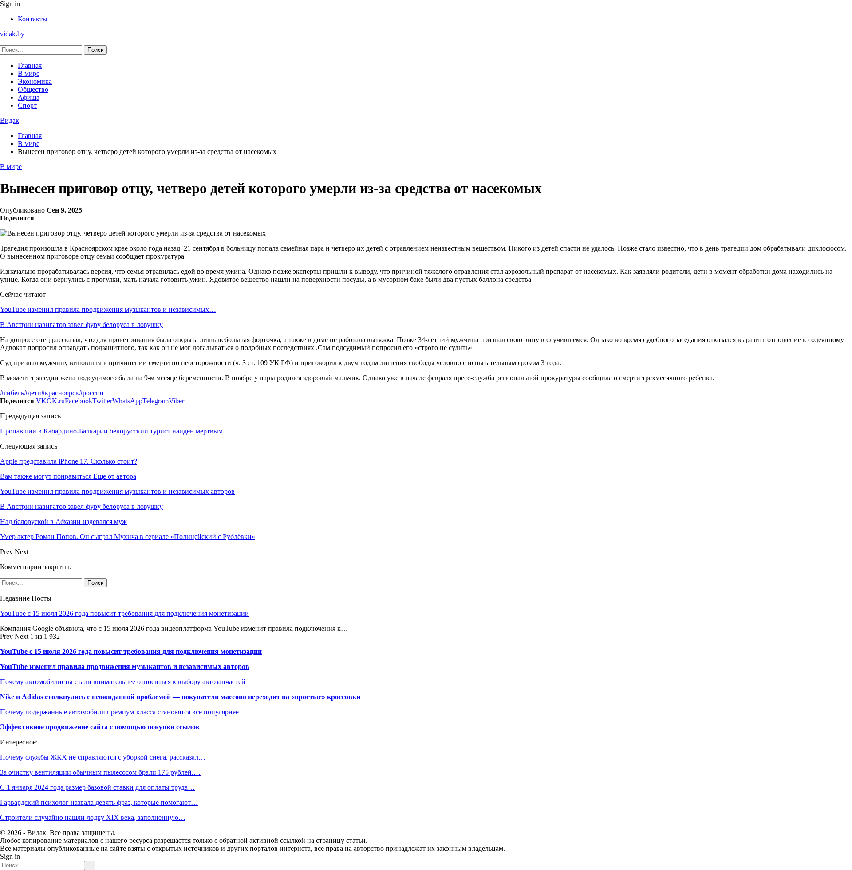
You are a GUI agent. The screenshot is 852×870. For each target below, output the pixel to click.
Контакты (32, 19)
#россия (91, 393)
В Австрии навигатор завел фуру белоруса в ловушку (81, 324)
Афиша (28, 97)
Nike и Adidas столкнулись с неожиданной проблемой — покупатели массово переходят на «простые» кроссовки (180, 697)
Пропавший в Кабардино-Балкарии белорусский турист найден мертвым (111, 431)
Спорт (27, 105)
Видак (9, 120)
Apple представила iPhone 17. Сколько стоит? (68, 461)
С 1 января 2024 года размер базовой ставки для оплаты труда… (97, 787)
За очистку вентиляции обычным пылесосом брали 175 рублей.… (100, 772)
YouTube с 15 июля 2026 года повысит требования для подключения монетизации (124, 613)
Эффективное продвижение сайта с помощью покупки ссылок (100, 727)
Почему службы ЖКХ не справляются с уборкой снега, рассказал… (102, 757)
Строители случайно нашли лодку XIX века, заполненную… (92, 817)
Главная (30, 65)
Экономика (35, 81)
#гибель (12, 393)
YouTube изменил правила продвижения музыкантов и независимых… (108, 309)
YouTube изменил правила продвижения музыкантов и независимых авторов (124, 666)
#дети (32, 393)
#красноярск (60, 393)
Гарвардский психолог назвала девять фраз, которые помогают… (99, 802)
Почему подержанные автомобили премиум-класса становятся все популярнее (119, 712)
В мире (28, 73)
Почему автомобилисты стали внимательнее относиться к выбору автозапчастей (122, 681)
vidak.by (12, 34)
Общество (33, 89)
